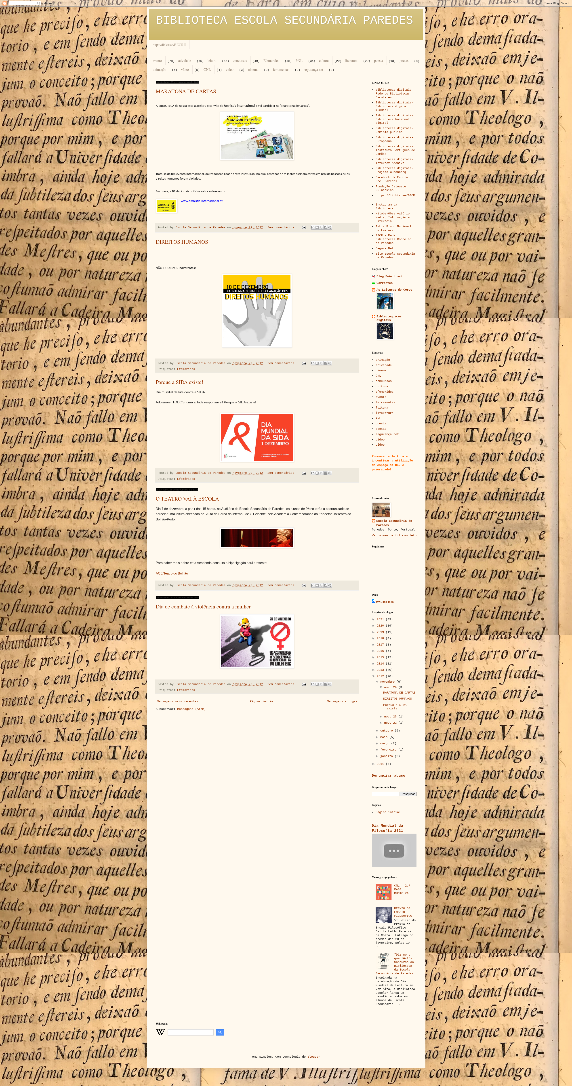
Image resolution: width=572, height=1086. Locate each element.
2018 (381, 638)
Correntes (384, 283)
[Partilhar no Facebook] (325, 227)
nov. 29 (391, 687)
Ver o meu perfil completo (394, 535)
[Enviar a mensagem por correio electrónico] (304, 227)
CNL (207, 69)
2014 (381, 663)
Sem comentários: (282, 227)
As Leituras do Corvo (394, 289)
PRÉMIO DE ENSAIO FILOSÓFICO (403, 912)
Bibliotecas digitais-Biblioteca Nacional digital (394, 119)
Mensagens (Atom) (191, 709)
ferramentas (281, 69)
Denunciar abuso (388, 776)
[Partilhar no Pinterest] (330, 227)
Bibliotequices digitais (389, 318)
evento (157, 60)
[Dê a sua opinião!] (317, 227)
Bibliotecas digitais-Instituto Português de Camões (395, 150)
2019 (381, 632)
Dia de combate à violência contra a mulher (203, 606)
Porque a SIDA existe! (179, 382)
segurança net (313, 69)
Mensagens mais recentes (177, 701)
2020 (381, 625)
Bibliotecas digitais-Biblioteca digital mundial (394, 106)
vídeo (185, 69)
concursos (240, 60)
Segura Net (384, 248)
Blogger (313, 1057)
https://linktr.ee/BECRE (169, 44)
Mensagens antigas (342, 701)
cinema (253, 69)
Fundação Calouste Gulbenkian (391, 188)
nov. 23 (391, 716)
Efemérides (271, 60)
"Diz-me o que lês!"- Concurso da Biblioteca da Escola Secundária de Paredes (395, 964)
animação (159, 69)
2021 (381, 619)
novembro (388, 681)
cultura (324, 60)
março (385, 743)
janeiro (387, 756)
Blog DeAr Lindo (389, 276)
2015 (381, 657)
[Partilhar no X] (321, 227)
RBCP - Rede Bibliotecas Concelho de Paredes (393, 239)
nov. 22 (391, 723)
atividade (184, 60)
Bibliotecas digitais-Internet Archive (394, 161)
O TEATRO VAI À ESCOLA (187, 498)
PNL (299, 60)
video (229, 69)
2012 (381, 676)
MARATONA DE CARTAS (186, 91)
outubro (387, 730)
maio (384, 737)
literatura (351, 60)
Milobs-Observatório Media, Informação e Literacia (393, 217)
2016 (381, 651)
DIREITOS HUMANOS (182, 241)
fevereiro (389, 749)
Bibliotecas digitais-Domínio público (394, 130)
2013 (381, 670)
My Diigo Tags (385, 602)
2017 (381, 644)
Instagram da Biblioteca (386, 206)
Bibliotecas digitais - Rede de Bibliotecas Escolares (395, 93)
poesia (378, 60)
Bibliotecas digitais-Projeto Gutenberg (394, 170)
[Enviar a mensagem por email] (313, 227)
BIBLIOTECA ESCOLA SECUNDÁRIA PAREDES (284, 20)
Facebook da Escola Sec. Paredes (392, 179)
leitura (212, 60)
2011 (381, 764)
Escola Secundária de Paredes (394, 523)
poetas (404, 60)
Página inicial (262, 701)
